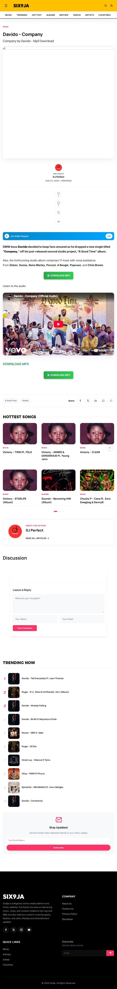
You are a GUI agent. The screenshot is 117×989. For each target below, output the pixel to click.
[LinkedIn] (95, 401)
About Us (66, 903)
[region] (58, 467)
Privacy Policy (69, 914)
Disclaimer (67, 919)
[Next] (110, 448)
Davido (25, 400)
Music (6, 27)
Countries (8, 964)
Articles (7, 954)
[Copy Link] (111, 401)
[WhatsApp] (103, 401)
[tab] (55, 511)
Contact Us (67, 908)
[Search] (105, 5)
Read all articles (36, 538)
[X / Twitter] (88, 401)
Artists (6, 959)
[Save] (58, 212)
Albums (45, 494)
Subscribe (59, 847)
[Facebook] (80, 401)
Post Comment (24, 628)
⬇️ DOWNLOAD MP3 (58, 275)
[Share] (58, 221)
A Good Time (11, 400)
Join (109, 236)
